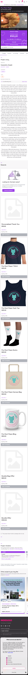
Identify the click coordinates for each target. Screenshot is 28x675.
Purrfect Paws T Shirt (10, 266)
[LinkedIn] (9, 626)
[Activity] (22, 1)
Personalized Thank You (10, 224)
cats (2, 76)
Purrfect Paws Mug (9, 434)
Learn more (11, 556)
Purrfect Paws (6, 8)
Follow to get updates (6, 559)
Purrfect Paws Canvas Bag (12, 392)
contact (7, 66)
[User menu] (24, 2)
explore (7, 574)
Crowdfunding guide (18, 549)
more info (3, 66)
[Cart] (19, 2)
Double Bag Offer (8, 476)
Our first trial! (7, 47)
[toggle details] (24, 613)
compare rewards (8, 190)
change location (20, 4)
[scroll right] (26, 20)
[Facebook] (1, 626)
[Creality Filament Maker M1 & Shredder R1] (13, 589)
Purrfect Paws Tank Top (11, 308)
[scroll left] (2, 20)
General (3, 71)
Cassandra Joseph (6, 9)
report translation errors (6, 634)
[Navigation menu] (26, 1)
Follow (14, 42)
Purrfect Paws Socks (9, 350)
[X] (3, 626)
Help (11, 549)
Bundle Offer (6, 518)
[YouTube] (5, 626)
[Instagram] (7, 626)
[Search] (16, 2)
